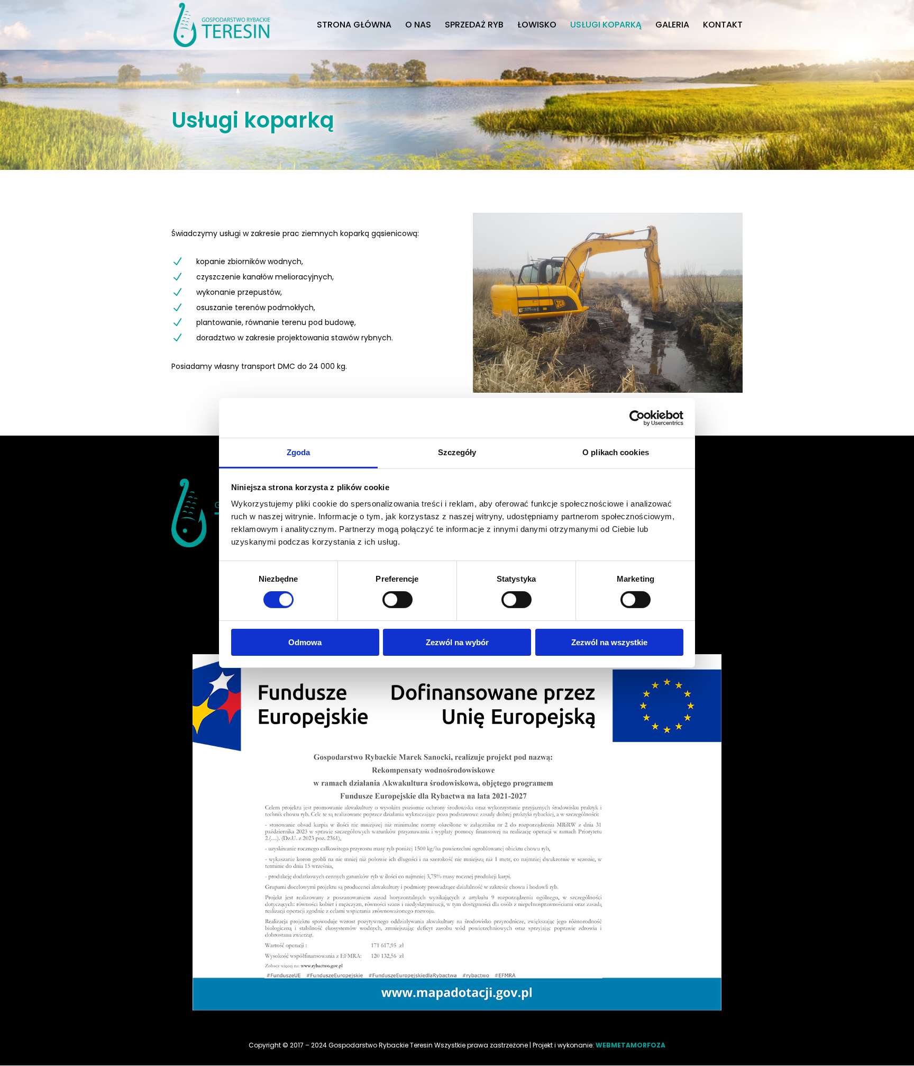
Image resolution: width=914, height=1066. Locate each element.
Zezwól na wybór (457, 642)
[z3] (608, 390)
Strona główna (354, 26)
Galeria (672, 26)
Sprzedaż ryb (474, 26)
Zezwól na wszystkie (609, 642)
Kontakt (723, 26)
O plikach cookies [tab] (615, 452)
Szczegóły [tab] (457, 452)
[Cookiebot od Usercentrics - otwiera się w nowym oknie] (637, 418)
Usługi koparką (606, 26)
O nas (418, 26)
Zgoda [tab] (298, 452)
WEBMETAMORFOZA (630, 1045)
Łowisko (536, 26)
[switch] (397, 599)
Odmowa (305, 642)
